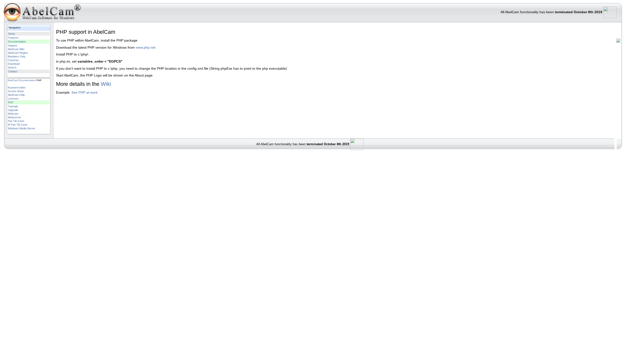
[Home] (40, 13)
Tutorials (13, 106)
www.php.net (146, 47)
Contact (12, 71)
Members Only (16, 56)
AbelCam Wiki (16, 49)
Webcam (13, 113)
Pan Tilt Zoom (16, 121)
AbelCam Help (16, 94)
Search (12, 67)
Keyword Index (17, 87)
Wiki (106, 84)
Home (11, 33)
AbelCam (13, 80)
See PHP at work (84, 92)
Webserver (14, 117)
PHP (10, 102)
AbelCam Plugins (18, 52)
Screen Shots (16, 91)
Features (13, 37)
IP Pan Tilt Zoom (17, 124)
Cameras (13, 60)
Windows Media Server (21, 128)
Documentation (17, 41)
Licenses (13, 98)
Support (12, 45)
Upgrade (13, 110)
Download (14, 63)
